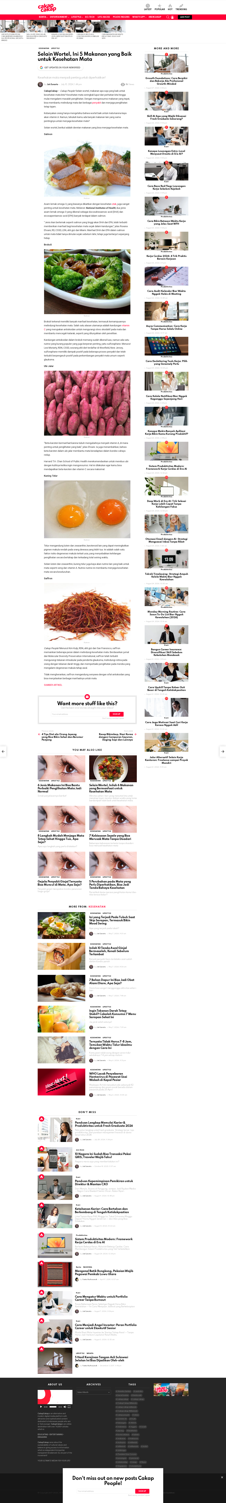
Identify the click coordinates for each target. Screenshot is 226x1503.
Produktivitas (81, 1235)
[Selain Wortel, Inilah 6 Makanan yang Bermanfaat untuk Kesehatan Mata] (113, 768)
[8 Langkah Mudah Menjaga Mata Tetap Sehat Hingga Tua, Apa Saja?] (61, 819)
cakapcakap (123, 1399)
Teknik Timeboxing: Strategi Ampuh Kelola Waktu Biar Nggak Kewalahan (166, 577)
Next (224, 31)
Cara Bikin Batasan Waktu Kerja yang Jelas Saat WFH (112, 36)
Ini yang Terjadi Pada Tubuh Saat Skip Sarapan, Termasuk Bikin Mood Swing (112, 920)
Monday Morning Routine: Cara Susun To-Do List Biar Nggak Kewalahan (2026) (166, 615)
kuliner (136, 1435)
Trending (181, 10)
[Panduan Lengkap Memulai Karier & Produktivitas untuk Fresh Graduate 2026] (55, 1130)
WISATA (90, 1353)
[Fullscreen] (69, 1406)
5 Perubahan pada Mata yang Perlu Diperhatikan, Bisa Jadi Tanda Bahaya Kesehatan (110, 884)
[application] (55, 1399)
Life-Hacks (104, 17)
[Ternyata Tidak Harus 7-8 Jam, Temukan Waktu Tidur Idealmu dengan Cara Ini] (61, 1049)
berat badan (123, 1395)
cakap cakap (138, 1399)
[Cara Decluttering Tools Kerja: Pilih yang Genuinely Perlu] (166, 346)
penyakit (96, 102)
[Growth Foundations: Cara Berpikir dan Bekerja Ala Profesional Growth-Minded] (12, 26)
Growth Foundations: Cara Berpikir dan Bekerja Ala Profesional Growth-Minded (166, 81)
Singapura (122, 1466)
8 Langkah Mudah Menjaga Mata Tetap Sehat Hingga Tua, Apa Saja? (61, 839)
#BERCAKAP (155, 17)
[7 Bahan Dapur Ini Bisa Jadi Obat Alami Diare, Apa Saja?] (61, 988)
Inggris (133, 1427)
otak (114, 204)
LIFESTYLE (76, 17)
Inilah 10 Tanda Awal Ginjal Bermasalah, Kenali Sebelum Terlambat (109, 951)
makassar (134, 1438)
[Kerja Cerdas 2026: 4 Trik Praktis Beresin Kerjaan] (166, 241)
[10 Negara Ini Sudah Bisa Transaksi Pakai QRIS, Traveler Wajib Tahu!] (55, 1159)
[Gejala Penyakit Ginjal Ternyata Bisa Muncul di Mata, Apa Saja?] (61, 865)
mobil (145, 1446)
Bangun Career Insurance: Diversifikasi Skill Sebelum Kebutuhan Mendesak (166, 652)
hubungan (122, 1423)
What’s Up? (138, 17)
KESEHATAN (44, 781)
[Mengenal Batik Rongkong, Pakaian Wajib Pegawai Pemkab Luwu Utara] (55, 1274)
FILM (133, 1419)
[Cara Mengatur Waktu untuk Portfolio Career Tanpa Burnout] (55, 1303)
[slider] (53, 1406)
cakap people (123, 1415)
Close (222, 1477)
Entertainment (58, 17)
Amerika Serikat (124, 1391)
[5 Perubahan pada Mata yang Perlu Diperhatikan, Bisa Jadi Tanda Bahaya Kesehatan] (113, 865)
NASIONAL (87, 1267)
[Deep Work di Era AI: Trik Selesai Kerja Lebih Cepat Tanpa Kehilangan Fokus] (166, 486)
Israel (143, 1427)
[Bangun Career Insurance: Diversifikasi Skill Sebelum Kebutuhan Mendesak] (166, 634)
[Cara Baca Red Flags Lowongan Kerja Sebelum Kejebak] (87, 26)
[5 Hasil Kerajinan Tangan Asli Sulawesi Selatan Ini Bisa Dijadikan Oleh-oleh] (55, 1361)
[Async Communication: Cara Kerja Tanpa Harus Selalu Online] (166, 311)
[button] (55, 1399)
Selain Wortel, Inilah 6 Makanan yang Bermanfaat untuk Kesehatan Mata (111, 788)
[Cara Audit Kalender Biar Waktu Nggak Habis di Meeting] (166, 276)
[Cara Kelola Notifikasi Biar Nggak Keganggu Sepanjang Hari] (166, 381)
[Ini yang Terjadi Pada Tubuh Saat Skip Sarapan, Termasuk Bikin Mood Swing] (61, 925)
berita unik (137, 1395)
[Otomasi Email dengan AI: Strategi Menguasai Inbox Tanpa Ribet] (166, 524)
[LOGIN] (172, 17)
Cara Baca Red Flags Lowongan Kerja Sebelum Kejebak (88, 36)
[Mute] (65, 1406)
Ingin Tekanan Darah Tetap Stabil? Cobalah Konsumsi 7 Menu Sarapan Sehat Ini (112, 1014)
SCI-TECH (90, 17)
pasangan (122, 1458)
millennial (121, 1446)
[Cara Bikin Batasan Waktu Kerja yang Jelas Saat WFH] (113, 26)
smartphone (136, 1466)
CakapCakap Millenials (127, 1403)
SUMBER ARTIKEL (53, 685)
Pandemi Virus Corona (127, 1454)
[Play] (41, 1406)
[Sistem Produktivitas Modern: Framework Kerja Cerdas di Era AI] (55, 1246)
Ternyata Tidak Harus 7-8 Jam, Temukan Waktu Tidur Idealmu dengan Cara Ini (110, 1044)
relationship (122, 1462)
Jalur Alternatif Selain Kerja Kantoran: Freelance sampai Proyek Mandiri (166, 760)
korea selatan (123, 1435)
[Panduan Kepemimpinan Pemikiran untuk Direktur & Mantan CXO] (55, 1188)
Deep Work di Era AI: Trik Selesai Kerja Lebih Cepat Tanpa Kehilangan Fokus (166, 504)
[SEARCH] (168, 17)
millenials (133, 1442)
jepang (121, 1431)
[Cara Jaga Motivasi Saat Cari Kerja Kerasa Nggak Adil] (166, 707)
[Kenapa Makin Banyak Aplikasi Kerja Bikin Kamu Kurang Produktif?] (166, 416)
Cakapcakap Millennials (127, 1411)
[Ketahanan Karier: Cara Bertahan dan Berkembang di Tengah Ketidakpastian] (55, 1216)
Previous (1, 31)
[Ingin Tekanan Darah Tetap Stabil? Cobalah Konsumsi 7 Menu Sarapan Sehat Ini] (61, 1019)
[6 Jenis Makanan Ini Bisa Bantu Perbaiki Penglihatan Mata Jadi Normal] (61, 768)
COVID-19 (122, 1419)
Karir (78, 1119)
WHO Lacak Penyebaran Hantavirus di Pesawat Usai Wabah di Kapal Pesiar (108, 1077)
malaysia (121, 1442)
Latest (148, 10)
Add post (185, 17)
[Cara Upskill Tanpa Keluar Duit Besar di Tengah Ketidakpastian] (166, 672)
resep (134, 1462)
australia (138, 1391)
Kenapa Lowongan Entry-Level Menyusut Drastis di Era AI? (63, 36)
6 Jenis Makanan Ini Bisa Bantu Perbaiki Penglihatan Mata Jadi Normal (59, 788)
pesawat (134, 1458)
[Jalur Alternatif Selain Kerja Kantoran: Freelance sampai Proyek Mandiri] (166, 742)
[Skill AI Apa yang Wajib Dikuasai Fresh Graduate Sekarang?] (37, 26)
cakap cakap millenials (127, 1407)
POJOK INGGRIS (121, 17)
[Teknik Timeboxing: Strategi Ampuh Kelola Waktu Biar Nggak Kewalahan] (166, 559)
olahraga (122, 1450)
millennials (134, 1446)
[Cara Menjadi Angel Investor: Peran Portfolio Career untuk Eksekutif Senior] (55, 1331)
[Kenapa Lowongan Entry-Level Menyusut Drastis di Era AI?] (62, 26)
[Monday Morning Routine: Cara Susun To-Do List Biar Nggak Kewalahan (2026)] (166, 596)
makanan (121, 1438)
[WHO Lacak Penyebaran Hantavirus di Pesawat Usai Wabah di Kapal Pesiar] (61, 1082)
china (136, 1415)
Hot (170, 10)
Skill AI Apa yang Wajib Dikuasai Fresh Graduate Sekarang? (36, 36)
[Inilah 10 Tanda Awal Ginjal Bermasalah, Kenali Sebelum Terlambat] (61, 956)
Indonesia (122, 1427)
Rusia (143, 1462)
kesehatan (132, 1431)
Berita (42, 17)
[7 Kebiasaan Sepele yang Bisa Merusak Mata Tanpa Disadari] (113, 819)
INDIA (133, 1423)
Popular (160, 10)
